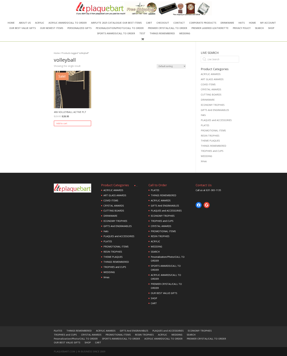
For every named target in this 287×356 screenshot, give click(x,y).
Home (11, 23)
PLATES (205, 125)
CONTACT (179, 23)
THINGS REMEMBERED (162, 33)
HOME (252, 23)
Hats (242, 23)
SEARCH (259, 28)
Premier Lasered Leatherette (210, 28)
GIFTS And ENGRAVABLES (215, 110)
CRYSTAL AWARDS (211, 89)
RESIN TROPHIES (210, 135)
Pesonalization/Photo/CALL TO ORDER (120, 28)
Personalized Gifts (79, 28)
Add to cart (61, 123)
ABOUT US (25, 23)
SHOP (271, 28)
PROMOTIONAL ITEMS (213, 130)
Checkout (162, 23)
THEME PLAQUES (210, 140)
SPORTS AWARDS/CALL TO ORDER (116, 33)
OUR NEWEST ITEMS (51, 28)
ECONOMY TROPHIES (213, 104)
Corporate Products (202, 23)
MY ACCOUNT (268, 23)
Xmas (204, 161)
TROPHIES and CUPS (212, 150)
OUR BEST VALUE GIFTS (22, 28)
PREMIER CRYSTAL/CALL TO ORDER (167, 28)
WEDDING (184, 33)
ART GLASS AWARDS (212, 79)
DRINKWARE (227, 23)
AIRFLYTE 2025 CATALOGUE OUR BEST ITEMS (116, 23)
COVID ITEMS (208, 84)
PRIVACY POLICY (242, 28)
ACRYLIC (39, 23)
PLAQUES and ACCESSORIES (216, 120)
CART (149, 23)
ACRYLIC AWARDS (211, 74)
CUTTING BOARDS (211, 94)
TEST (142, 33)
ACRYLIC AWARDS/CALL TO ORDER (67, 23)
